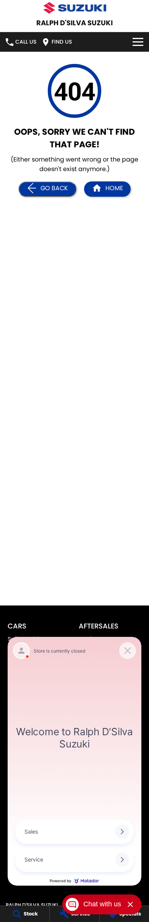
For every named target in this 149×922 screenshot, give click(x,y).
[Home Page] (74, 8)
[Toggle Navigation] (138, 42)
